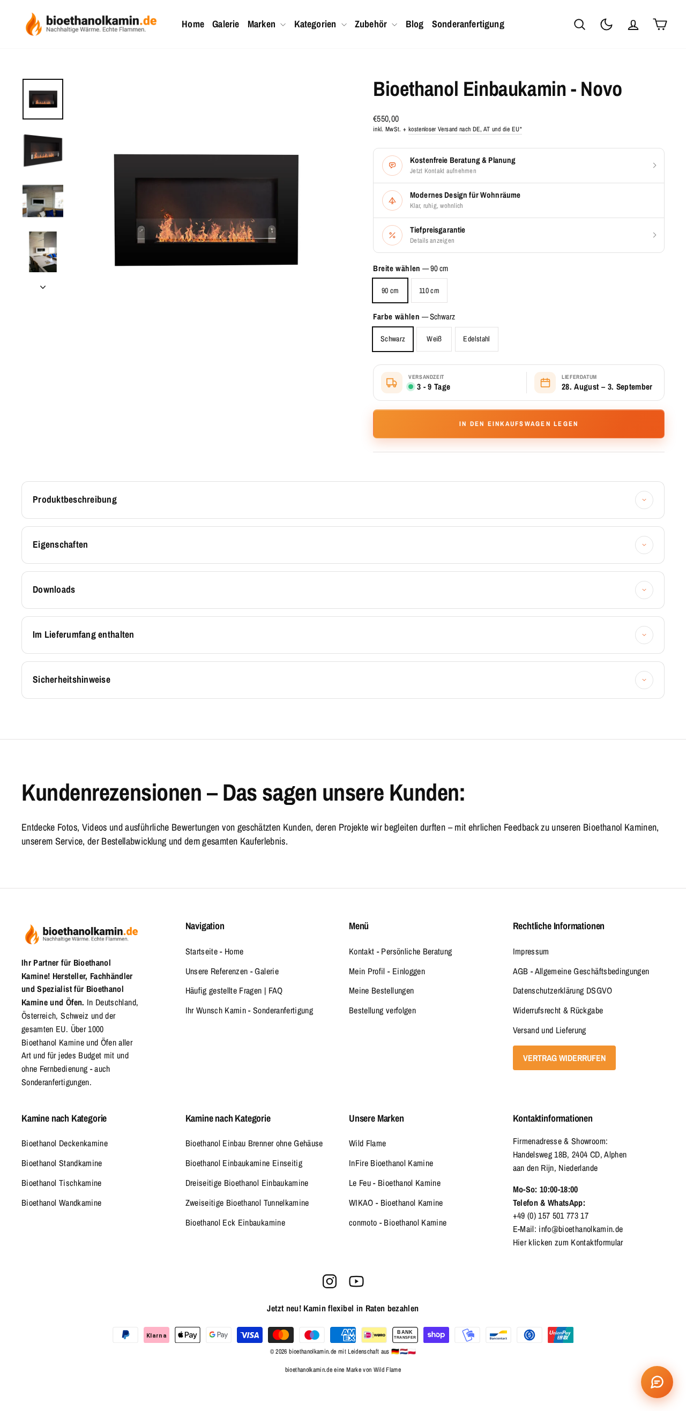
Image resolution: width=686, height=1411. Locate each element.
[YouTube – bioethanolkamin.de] (356, 1281)
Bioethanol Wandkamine (61, 1202)
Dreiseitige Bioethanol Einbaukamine (247, 1183)
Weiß (434, 339)
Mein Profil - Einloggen (387, 971)
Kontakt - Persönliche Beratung (400, 951)
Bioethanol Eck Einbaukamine (235, 1222)
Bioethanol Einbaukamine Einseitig (244, 1163)
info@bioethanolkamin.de (581, 1229)
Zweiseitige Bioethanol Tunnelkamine (247, 1202)
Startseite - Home (214, 951)
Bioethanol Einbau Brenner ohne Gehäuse (254, 1143)
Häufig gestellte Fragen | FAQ (234, 990)
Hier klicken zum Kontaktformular (568, 1242)
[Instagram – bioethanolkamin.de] (330, 1281)
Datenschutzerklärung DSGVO (563, 990)
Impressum (531, 951)
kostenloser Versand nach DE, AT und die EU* (465, 129)
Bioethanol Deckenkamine (64, 1143)
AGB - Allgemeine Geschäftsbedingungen (581, 971)
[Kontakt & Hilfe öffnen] (657, 1382)
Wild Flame (367, 1143)
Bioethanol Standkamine (61, 1163)
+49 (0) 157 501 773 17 (551, 1215)
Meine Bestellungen (381, 990)
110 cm (429, 290)
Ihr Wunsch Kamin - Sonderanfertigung (249, 1010)
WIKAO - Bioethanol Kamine (396, 1202)
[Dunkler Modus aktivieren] (606, 24)
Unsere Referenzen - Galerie (232, 971)
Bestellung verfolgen (382, 1010)
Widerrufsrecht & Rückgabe (558, 1010)
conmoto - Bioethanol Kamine (397, 1222)
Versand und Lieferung (549, 1030)
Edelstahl (476, 339)
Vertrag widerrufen (564, 1058)
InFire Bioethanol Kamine (391, 1163)
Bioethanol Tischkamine (61, 1183)
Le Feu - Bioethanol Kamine (395, 1183)
